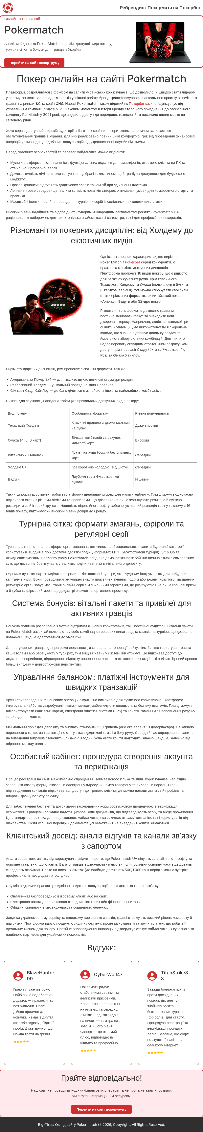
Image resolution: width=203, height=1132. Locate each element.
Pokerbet (132, 262)
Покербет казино (142, 103)
